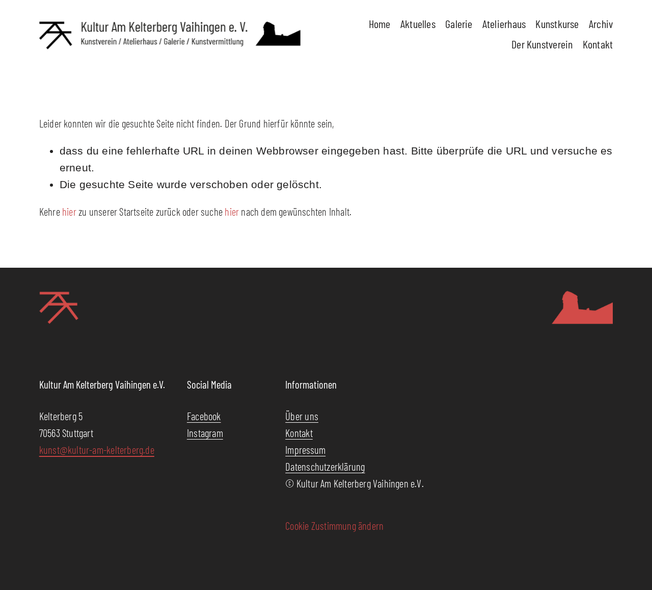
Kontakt (598, 43)
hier (69, 211)
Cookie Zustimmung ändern (334, 525)
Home (380, 23)
